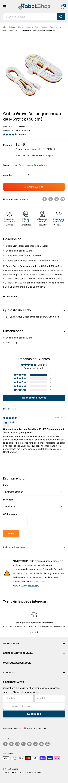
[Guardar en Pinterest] (50, 199)
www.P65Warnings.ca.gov (25, 585)
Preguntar (42, 225)
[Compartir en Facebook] (44, 199)
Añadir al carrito (34, 187)
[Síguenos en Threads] (47, 744)
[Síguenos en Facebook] (5, 744)
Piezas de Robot (24, 27)
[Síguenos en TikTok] (35, 744)
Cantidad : (8, 175)
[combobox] (30, 16)
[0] (62, 7)
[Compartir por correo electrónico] (62, 199)
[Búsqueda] (61, 16)
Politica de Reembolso (14, 547)
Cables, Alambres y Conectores (47, 27)
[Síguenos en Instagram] (17, 744)
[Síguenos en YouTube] (29, 744)
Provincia (8, 499)
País (5, 485)
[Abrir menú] (4, 6)
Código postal (10, 514)
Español (39, 729)
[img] (10, 418)
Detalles (9, 225)
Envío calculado (23, 155)
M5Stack (8, 126)
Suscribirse (34, 714)
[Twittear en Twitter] (56, 199)
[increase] (38, 175)
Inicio (4, 27)
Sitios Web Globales (12, 729)
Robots (12, 27)
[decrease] (19, 175)
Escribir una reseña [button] (34, 397)
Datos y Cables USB (9, 30)
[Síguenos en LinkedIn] (41, 744)
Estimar (11, 533)
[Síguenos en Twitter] (11, 744)
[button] (10, 134)
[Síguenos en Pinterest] (23, 744)
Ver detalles (26, 225)
